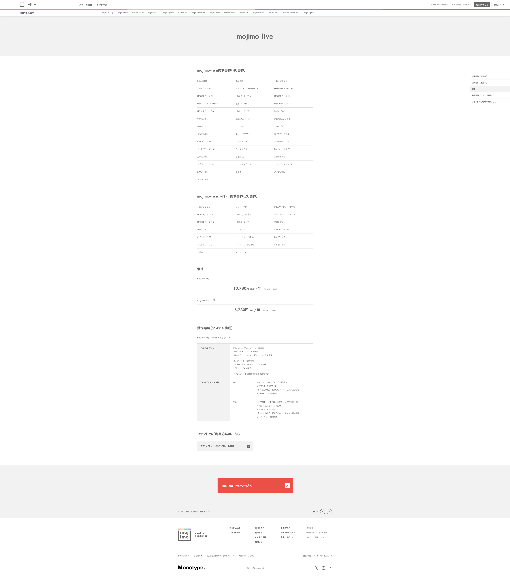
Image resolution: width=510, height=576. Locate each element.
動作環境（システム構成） (482, 95)
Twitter (329, 511)
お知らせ (466, 4)
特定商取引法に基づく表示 (316, 532)
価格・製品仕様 (27, 12)
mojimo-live (182, 12)
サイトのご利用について (315, 537)
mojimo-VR (243, 12)
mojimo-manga (108, 12)
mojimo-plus (309, 12)
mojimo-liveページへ (237, 486)
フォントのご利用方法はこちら (484, 101)
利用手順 (445, 4)
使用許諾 (309, 528)
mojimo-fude (215, 12)
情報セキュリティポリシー (248, 556)
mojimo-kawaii (138, 12)
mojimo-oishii (153, 12)
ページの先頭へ (504, 570)
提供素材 (284, 528)
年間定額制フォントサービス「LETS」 (316, 556)
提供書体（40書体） (480, 76)
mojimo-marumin (198, 12)
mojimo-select (258, 12)
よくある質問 (455, 4)
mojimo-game (168, 12)
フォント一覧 (100, 4)
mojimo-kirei (123, 12)
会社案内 (197, 556)
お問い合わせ (183, 556)
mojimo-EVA (274, 12)
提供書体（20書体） (480, 82)
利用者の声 (435, 4)
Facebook (322, 511)
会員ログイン (499, 4)
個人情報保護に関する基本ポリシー (219, 556)
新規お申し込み (482, 4)
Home (180, 511)
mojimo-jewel (229, 12)
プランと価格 (85, 4)
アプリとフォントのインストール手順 (217, 446)
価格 (473, 89)
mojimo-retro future (291, 12)
